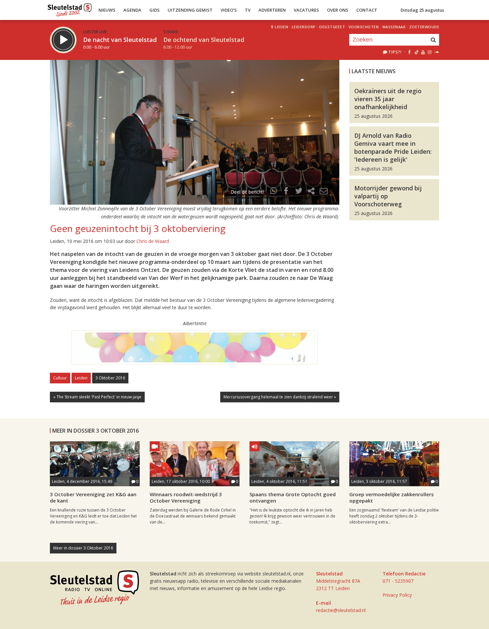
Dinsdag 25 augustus (422, 10)
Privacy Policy (397, 595)
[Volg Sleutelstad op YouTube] (422, 52)
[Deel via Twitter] (298, 192)
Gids (154, 10)
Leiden (281, 26)
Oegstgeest (332, 26)
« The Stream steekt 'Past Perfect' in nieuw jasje (97, 397)
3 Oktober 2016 (110, 378)
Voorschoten (364, 26)
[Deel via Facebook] (286, 192)
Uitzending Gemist (190, 10)
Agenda (132, 10)
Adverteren (272, 10)
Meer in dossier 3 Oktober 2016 (83, 548)
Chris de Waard (152, 241)
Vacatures (306, 10)
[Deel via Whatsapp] (273, 192)
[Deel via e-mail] (323, 192)
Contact (366, 10)
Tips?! (395, 52)
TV (247, 10)
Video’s (229, 10)
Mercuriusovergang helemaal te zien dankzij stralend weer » (280, 397)
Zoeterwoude (424, 26)
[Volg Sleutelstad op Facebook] (409, 52)
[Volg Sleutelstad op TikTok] (415, 52)
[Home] (69, 8)
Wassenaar (394, 26)
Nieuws (106, 10)
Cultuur (60, 378)
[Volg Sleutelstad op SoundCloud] (436, 52)
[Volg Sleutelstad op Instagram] (429, 52)
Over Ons (337, 10)
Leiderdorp (304, 26)
